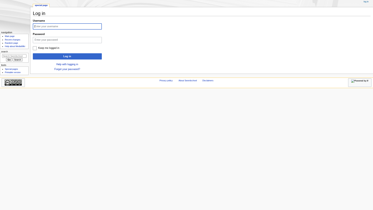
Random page (11, 43)
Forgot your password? (67, 69)
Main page (10, 36)
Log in (67, 56)
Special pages (11, 69)
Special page (41, 5)
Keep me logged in (48, 48)
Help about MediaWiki (15, 46)
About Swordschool (188, 80)
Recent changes (12, 39)
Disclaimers (208, 80)
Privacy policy (166, 80)
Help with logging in (67, 64)
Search (4, 51)
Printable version (13, 72)
